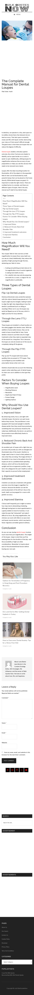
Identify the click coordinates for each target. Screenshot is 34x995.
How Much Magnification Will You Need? (15, 202)
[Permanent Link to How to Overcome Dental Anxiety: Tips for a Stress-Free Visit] (17, 623)
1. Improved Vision (9, 224)
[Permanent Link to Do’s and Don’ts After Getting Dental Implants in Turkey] (17, 594)
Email (4, 733)
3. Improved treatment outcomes (14, 232)
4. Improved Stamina (10, 235)
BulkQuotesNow (22, 988)
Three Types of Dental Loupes (13, 206)
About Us (4, 927)
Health (11, 91)
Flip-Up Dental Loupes (11, 209)
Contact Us (5, 935)
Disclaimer (4, 943)
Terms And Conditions (8, 951)
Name (4, 723)
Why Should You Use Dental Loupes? (16, 222)
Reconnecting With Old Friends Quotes (13, 975)
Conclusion (7, 237)
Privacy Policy (5, 947)
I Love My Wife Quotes (8, 973)
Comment (5, 698)
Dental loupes (6, 151)
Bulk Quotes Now (17, 8)
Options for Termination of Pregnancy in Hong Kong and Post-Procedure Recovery (16, 583)
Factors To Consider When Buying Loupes (15, 218)
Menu (18, 14)
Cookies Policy (6, 939)
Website (4, 742)
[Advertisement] (17, 61)
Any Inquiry (5, 931)
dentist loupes (21, 532)
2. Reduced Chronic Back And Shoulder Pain (13, 228)
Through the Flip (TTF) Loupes (13, 214)
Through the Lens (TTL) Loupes (14, 211)
